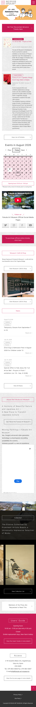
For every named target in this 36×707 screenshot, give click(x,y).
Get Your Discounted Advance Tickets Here (18, 28)
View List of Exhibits (18, 137)
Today (17, 150)
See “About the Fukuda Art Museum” (18, 422)
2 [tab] (15, 17)
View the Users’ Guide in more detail (18, 641)
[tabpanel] (18, 12)
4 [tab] (20, 17)
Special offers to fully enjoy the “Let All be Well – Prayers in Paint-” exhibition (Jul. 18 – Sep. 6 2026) (17, 370)
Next (22, 150)
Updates (7, 322)
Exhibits (7, 325)
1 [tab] (13, 17)
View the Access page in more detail (18, 678)
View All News (18, 386)
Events (7, 345)
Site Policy (18, 698)
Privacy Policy (18, 694)
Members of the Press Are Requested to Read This (18, 606)
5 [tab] (22, 17)
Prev (9, 150)
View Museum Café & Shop (18, 268)
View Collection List (18, 591)
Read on (28, 333)
